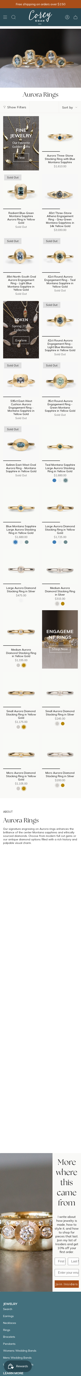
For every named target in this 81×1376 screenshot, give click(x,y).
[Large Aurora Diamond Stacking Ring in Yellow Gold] (60, 504)
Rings (6, 1330)
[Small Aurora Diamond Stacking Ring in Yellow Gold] (21, 689)
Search (7, 1309)
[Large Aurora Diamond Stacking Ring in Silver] (21, 566)
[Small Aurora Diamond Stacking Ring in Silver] (60, 689)
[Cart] (75, 17)
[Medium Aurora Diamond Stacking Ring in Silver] (60, 566)
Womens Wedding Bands (19, 1350)
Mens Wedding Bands (17, 1357)
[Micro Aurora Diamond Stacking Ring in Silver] (60, 751)
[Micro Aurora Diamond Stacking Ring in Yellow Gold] (21, 751)
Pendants (9, 1344)
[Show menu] (5, 17)
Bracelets (9, 1337)
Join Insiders (66, 1284)
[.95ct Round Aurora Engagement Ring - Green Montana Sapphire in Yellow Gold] (60, 379)
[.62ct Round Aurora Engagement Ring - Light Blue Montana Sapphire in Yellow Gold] (60, 319)
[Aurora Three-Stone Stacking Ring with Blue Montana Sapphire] (60, 134)
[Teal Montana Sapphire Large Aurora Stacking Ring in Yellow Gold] (60, 443)
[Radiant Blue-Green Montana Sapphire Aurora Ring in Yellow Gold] (21, 191)
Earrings (8, 1316)
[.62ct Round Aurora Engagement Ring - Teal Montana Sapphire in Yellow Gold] (60, 255)
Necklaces (9, 1323)
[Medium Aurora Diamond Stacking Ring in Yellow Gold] (21, 628)
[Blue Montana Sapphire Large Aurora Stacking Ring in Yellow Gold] (21, 504)
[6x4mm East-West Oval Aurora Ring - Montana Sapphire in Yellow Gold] (21, 443)
